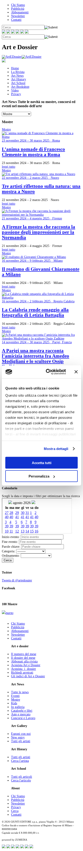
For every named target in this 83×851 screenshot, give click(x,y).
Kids (14, 703)
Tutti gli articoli (21, 776)
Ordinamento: (11, 555)
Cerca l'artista (20, 761)
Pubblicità (17, 8)
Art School (18, 83)
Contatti (16, 19)
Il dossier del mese (23, 658)
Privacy (16, 94)
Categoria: (8, 551)
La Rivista (17, 72)
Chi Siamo (18, 5)
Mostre (15, 699)
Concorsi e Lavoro (23, 718)
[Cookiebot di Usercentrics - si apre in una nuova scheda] (48, 372)
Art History (18, 79)
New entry (18, 737)
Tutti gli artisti (20, 741)
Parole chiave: (11, 546)
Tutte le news (20, 692)
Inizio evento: (11, 537)
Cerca (8, 560)
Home (15, 68)
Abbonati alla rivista (24, 661)
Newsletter (18, 16)
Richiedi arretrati (22, 672)
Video (15, 90)
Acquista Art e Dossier (25, 665)
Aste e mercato (20, 714)
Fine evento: (10, 542)
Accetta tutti (41, 463)
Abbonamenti (20, 12)
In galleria (17, 707)
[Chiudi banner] (76, 371)
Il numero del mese (23, 654)
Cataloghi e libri (21, 710)
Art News (17, 75)
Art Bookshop (20, 86)
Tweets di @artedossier (17, 580)
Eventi (15, 696)
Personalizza (39, 476)
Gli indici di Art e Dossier (28, 676)
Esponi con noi (21, 734)
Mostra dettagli (56, 449)
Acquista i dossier (23, 669)
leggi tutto (8, 166)
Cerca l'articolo (21, 780)
